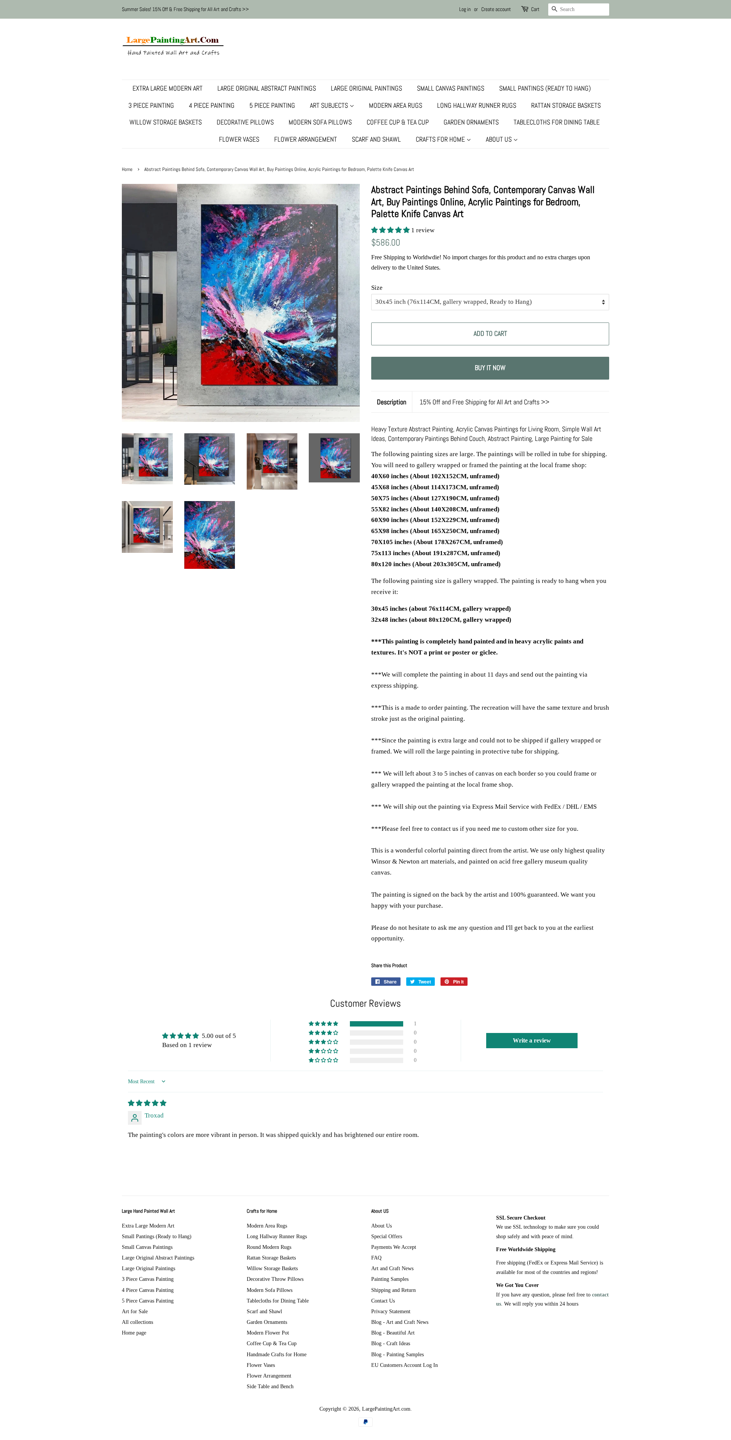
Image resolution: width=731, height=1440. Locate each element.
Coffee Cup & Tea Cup (398, 122)
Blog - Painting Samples (397, 1354)
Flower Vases (239, 139)
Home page (134, 1333)
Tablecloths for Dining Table (557, 122)
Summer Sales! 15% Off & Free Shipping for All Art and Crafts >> (185, 9)
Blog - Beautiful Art (393, 1333)
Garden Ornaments (471, 122)
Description (391, 402)
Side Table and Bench (270, 1386)
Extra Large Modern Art (167, 88)
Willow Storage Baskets (165, 122)
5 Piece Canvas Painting (148, 1301)
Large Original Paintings (366, 88)
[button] (391, 230)
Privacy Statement (390, 1311)
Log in (465, 9)
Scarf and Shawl (376, 139)
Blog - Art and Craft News (399, 1322)
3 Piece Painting (151, 105)
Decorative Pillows (245, 122)
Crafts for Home (441, 139)
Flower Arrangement (305, 139)
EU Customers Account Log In (404, 1365)
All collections (137, 1322)
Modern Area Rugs (395, 105)
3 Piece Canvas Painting (148, 1279)
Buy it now (490, 367)
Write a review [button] (532, 1040)
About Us (499, 139)
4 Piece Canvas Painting (148, 1290)
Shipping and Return (393, 1290)
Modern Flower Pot (268, 1333)
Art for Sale (135, 1311)
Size (377, 287)
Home (127, 169)
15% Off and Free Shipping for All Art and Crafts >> (484, 402)
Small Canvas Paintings (450, 88)
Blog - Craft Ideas (390, 1343)
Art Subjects (330, 105)
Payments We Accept (393, 1247)
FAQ (376, 1258)
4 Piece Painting (212, 105)
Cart (535, 9)
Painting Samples (390, 1279)
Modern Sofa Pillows (320, 122)
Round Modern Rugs (269, 1247)
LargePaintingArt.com (386, 1409)
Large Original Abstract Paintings (266, 88)
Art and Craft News (392, 1268)
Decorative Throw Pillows (275, 1279)
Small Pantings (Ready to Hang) (545, 88)
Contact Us (383, 1301)
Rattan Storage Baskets (566, 105)
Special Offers (386, 1236)
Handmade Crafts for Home (276, 1354)
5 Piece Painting (272, 105)
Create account (496, 9)
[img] (147, 1103)
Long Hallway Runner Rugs (476, 105)
